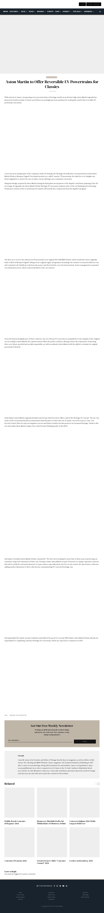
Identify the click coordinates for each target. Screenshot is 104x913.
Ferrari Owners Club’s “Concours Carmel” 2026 (51, 862)
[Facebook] (54, 886)
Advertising (85, 894)
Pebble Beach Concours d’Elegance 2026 (14, 822)
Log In (82, 4)
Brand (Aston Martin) (18, 715)
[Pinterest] (60, 886)
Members (88, 11)
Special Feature (20, 897)
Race (23, 11)
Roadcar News (52, 77)
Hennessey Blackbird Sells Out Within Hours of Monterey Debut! (51, 822)
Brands (40, 11)
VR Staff (52, 91)
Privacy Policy (51, 897)
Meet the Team (85, 897)
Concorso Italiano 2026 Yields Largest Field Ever (82, 822)
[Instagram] (57, 886)
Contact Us (51, 892)
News (5, 11)
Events (50, 11)
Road (31, 11)
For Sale (77, 11)
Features (14, 11)
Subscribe (51, 899)
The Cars (20, 899)
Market (66, 11)
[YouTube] (63, 886)
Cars (57, 11)
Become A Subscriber (93, 4)
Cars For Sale (20, 894)
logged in (17, 874)
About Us (85, 892)
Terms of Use (51, 894)
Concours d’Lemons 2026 (15, 861)
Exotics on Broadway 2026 (81, 861)
